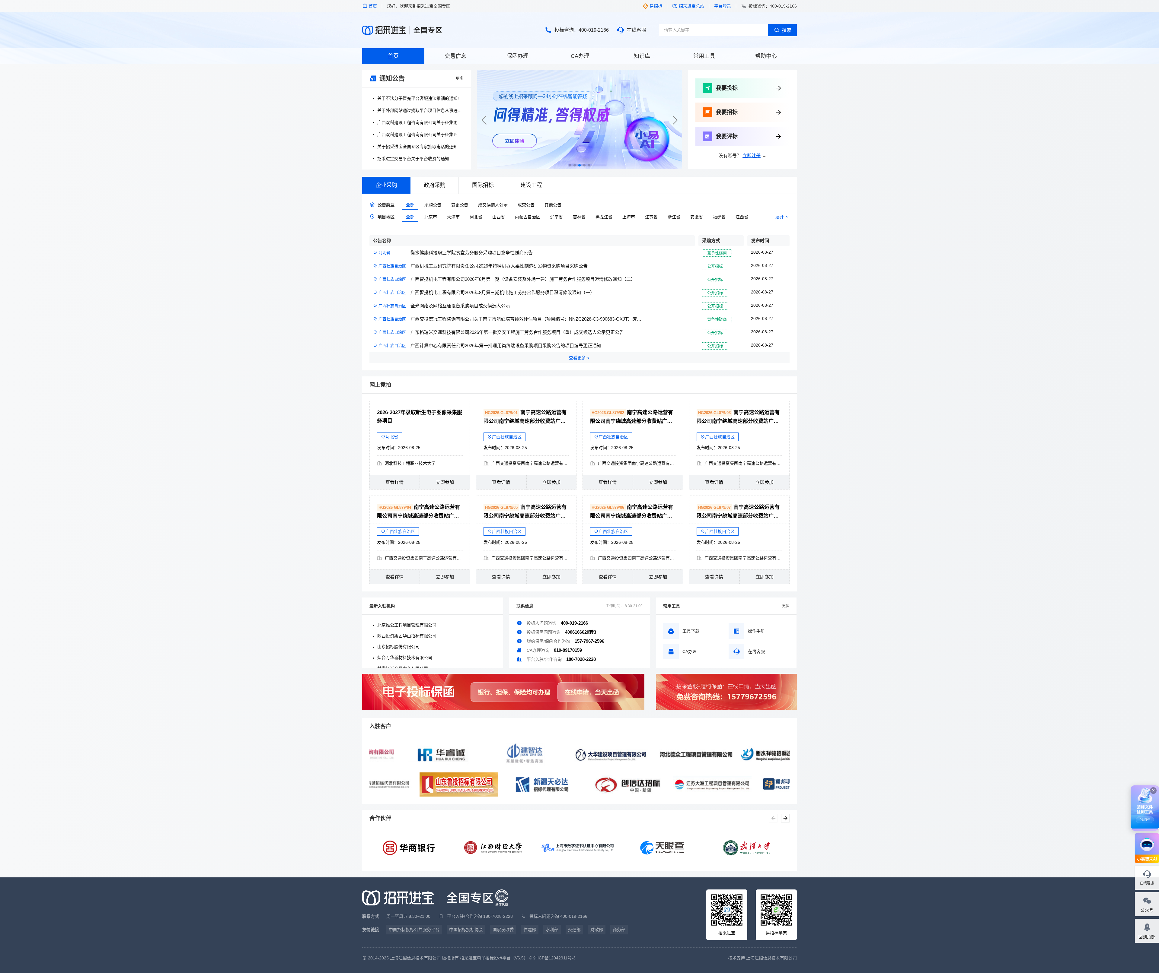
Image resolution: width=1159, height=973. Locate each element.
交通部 (574, 929)
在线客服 (636, 30)
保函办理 (517, 56)
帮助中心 (766, 56)
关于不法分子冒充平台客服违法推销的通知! (418, 98)
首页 (393, 56)
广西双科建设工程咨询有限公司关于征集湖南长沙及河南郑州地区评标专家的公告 (420, 122)
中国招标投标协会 (466, 929)
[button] (675, 120)
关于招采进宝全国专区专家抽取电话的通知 (417, 146)
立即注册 (751, 155)
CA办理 (580, 56)
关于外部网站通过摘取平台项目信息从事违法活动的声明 (420, 110)
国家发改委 (503, 929)
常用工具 (704, 56)
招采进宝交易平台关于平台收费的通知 (413, 158)
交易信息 (455, 56)
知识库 (642, 56)
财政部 (596, 929)
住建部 (529, 929)
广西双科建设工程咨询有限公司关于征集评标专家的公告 (420, 134)
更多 (460, 78)
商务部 (619, 929)
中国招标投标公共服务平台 (414, 929)
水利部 (552, 929)
